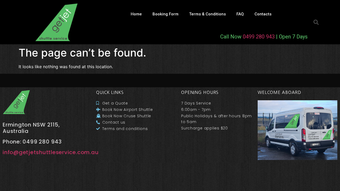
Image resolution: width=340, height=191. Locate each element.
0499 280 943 (259, 36)
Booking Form (165, 14)
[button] (316, 22)
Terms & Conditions (207, 14)
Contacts (262, 14)
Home (136, 14)
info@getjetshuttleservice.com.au (51, 152)
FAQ (240, 14)
